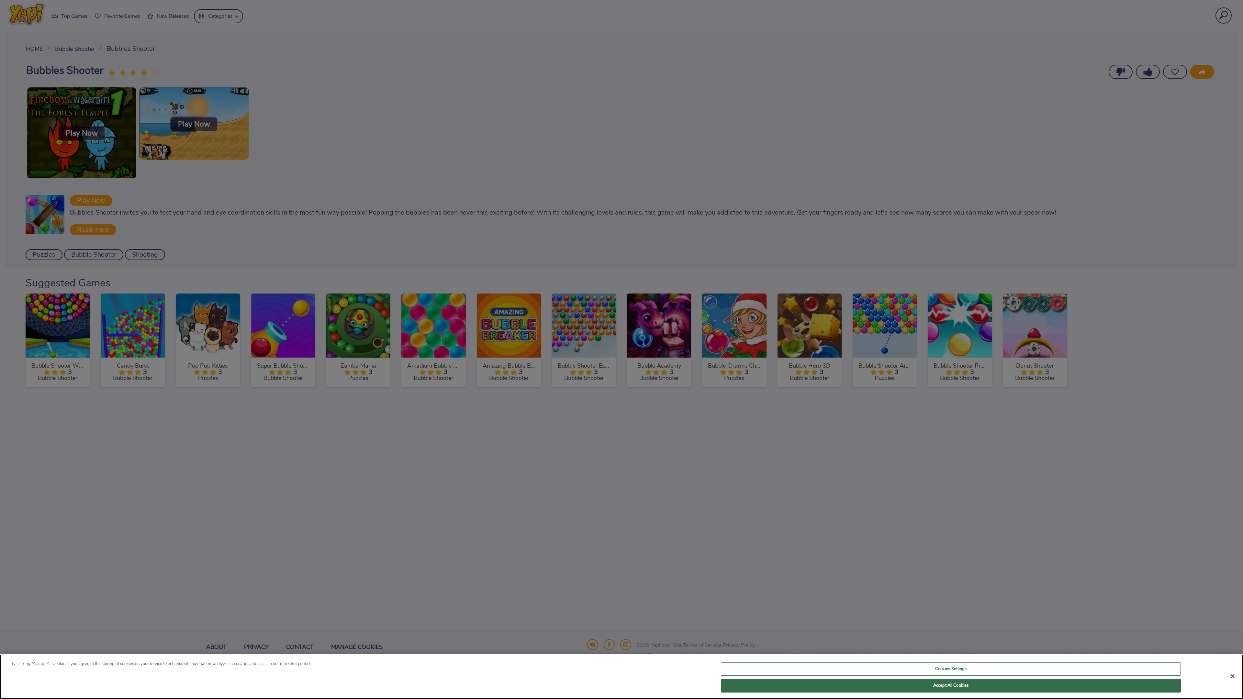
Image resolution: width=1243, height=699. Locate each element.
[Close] (1233, 676)
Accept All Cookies (951, 685)
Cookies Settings (951, 669)
